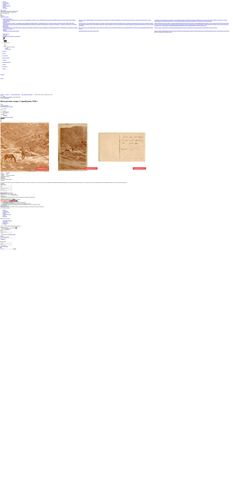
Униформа (144, 27)
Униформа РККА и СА (35, 23)
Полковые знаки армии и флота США (172, 31)
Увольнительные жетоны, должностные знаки (134, 20)
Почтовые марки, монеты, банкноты (209, 27)
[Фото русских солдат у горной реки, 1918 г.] (24, 171)
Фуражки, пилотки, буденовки (46, 23)
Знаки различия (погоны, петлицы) (89, 24)
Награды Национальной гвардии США (188, 31)
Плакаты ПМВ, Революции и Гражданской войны (60, 20)
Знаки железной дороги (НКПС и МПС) (36, 24)
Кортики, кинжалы (123, 27)
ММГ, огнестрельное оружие (136, 27)
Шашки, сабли (6, 23)
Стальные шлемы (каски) (58, 23)
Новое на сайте (6, 212)
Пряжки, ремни (94, 20)
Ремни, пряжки (104, 24)
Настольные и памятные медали (127, 23)
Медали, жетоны (120, 20)
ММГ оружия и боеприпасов (25, 23)
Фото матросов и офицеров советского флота (182, 24)
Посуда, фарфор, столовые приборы (171, 23)
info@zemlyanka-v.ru (4, 205)
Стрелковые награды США (201, 31)
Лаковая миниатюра (182, 23)
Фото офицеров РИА (194, 20)
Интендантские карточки (188, 21)
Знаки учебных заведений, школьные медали (111, 23)
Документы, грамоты (203, 24)
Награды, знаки (48, 24)
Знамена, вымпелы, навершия (193, 23)
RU (1, 78)
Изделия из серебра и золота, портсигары (216, 24)
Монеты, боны (196, 21)
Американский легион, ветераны (214, 31)
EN (2, 78)
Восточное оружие (38, 27)
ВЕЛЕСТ (8, 229)
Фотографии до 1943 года (208, 23)
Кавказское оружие (46, 20)
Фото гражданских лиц (204, 20)
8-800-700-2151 (6, 34)
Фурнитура (99, 24)
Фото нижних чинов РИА (184, 20)
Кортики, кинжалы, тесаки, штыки (35, 20)
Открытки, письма (195, 24)
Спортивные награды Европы (109, 27)
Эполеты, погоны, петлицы (160, 27)
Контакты (5, 216)
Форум (4, 215)
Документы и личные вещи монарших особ (25, 27)
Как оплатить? (3, 106)
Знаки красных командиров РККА (14, 24)
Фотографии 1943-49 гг (219, 23)
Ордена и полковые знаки (112, 20)
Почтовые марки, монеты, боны (183, 25)
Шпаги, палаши (48, 27)
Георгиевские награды (102, 20)
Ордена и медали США (159, 31)
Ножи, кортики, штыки (14, 23)
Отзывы (4, 213)
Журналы (175, 25)
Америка (5, 223)
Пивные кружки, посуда (184, 27)
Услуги (4, 209)
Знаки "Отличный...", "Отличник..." (58, 24)
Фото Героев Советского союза (166, 24)
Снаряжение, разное (168, 32)
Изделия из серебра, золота (214, 20)
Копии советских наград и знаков (141, 23)
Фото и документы (170, 27)
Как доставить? (9, 106)
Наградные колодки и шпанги (85, 27)
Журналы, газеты (161, 21)
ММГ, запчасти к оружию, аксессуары (20, 20)
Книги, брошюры (169, 25)
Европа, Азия (5, 222)
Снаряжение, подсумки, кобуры (114, 24)
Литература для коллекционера (176, 21)
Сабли (43, 27)
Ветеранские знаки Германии (97, 27)
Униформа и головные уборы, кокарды (11, 31)
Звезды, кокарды (124, 24)
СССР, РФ (5, 221)
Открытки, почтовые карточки (205, 21)
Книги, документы (175, 20)
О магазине (5, 211)
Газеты (191, 25)
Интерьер (201, 23)
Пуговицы (167, 21)
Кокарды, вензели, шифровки (85, 20)
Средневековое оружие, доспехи (9, 27)
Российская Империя (7, 220)
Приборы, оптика (167, 20)
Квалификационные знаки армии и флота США (89, 31)
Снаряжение (176, 27)
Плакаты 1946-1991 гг (159, 23)
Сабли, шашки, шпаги (7, 20)
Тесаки (117, 27)
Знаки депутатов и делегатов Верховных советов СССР (90, 23)
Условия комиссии (7, 214)
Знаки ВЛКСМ (25, 24)
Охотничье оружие (59, 27)
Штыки (128, 27)
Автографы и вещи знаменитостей (135, 24)
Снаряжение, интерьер (159, 20)
